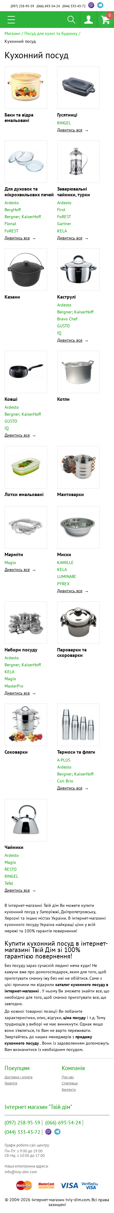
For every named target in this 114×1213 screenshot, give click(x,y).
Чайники (14, 847)
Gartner (64, 223)
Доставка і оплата (19, 1077)
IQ (59, 333)
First (61, 209)
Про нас (68, 1077)
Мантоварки (70, 494)
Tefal (9, 883)
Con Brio (65, 781)
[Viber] (91, 5)
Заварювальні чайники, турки (73, 191)
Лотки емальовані (24, 494)
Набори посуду (21, 650)
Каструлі (66, 297)
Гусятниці (67, 115)
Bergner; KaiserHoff (23, 216)
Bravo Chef (67, 319)
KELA (62, 231)
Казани (12, 297)
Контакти (69, 1089)
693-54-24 (48, 6)
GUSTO (63, 326)
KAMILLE (65, 562)
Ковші (11, 399)
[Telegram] (100, 5)
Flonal (10, 223)
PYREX (63, 583)
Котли (63, 399)
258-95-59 (22, 6)
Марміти (14, 554)
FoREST (12, 231)
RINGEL (64, 123)
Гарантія (11, 1083)
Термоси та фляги (76, 752)
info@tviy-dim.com (21, 1171)
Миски (64, 554)
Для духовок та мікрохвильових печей (29, 191)
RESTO (11, 869)
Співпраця (70, 1083)
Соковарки (16, 752)
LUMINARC (66, 576)
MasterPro (14, 686)
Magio (10, 562)
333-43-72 (74, 6)
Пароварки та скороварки (72, 652)
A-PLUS (63, 760)
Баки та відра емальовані (19, 117)
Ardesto (12, 202)
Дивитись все (69, 130)
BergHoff (13, 209)
